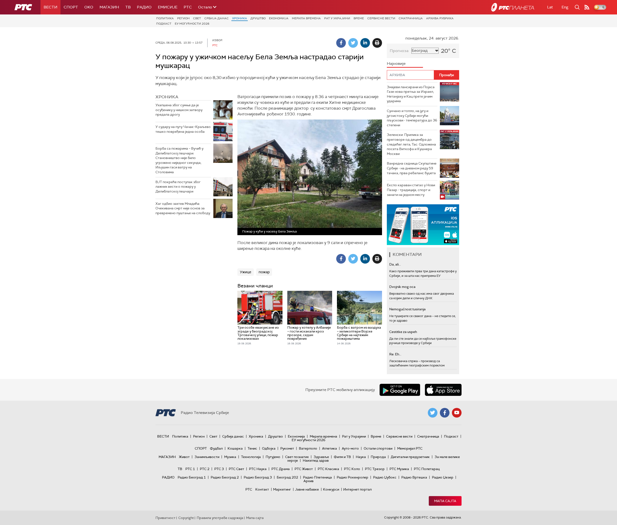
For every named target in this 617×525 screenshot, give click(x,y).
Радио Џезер (442, 477)
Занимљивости (206, 457)
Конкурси (331, 489)
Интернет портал (357, 489)
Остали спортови (378, 448)
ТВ (128, 7)
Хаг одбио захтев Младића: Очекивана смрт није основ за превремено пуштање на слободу (182, 208)
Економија (278, 18)
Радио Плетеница (317, 477)
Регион (183, 18)
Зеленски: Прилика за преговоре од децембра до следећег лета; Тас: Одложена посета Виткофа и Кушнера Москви (411, 144)
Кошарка (235, 448)
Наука (361, 457)
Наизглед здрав (316, 460)
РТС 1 (190, 469)
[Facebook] (341, 43)
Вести (50, 7)
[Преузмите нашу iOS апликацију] (443, 390)
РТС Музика (399, 469)
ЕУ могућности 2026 (192, 24)
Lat (550, 7)
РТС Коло (352, 469)
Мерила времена (306, 18)
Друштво (258, 18)
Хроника (239, 18)
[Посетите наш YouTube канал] (457, 413)
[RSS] (587, 7)
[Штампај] (377, 43)
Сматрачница (411, 18)
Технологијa (251, 457)
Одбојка (268, 448)
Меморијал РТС (410, 448)
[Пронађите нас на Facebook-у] (444, 413)
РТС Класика (328, 469)
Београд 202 (287, 477)
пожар (264, 272)
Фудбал (216, 448)
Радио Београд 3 (258, 477)
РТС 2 (204, 469)
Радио (144, 7)
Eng (565, 7)
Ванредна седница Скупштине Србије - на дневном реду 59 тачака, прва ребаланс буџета (411, 168)
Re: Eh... (395, 354)
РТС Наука (258, 469)
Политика (165, 18)
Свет (197, 18)
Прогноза (399, 50)
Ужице (245, 272)
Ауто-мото (350, 448)
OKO (88, 7)
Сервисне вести (381, 18)
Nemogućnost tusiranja (407, 309)
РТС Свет (236, 469)
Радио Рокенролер (352, 477)
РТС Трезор (375, 469)
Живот (184, 457)
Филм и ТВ (342, 457)
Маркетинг (282, 489)
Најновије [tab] (396, 63)
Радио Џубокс (384, 477)
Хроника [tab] (166, 97)
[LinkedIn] (365, 43)
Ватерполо (308, 448)
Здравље (321, 457)
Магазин (109, 7)
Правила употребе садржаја (220, 518)
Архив (308, 481)
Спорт (71, 7)
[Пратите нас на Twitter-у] (432, 413)
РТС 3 (219, 469)
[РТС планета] (513, 7)
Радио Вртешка (414, 477)
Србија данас (216, 18)
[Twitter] (353, 43)
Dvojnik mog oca (402, 287)
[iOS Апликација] (423, 224)
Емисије (167, 7)
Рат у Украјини (337, 18)
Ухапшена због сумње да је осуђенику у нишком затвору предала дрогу (178, 110)
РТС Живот (304, 469)
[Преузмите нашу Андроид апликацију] (400, 390)
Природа (378, 457)
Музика (230, 457)
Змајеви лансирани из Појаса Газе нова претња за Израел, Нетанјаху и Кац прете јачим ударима (411, 94)
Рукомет (287, 448)
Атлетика (329, 448)
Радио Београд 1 (192, 477)
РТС (188, 7)
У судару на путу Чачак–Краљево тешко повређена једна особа (183, 129)
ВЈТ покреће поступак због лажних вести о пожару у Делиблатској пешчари (178, 186)
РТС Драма (280, 469)
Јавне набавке (307, 489)
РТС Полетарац (427, 469)
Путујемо (273, 457)
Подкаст (163, 24)
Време (359, 18)
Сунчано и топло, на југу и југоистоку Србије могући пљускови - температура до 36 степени (412, 118)
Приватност (165, 518)
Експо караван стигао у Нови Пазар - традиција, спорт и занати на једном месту (411, 190)
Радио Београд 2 (225, 477)
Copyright (186, 518)
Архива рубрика (440, 18)
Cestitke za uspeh (403, 332)
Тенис (252, 448)
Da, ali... (395, 264)
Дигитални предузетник (410, 457)
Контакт (262, 489)
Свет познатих (297, 457)
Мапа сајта (445, 501)
